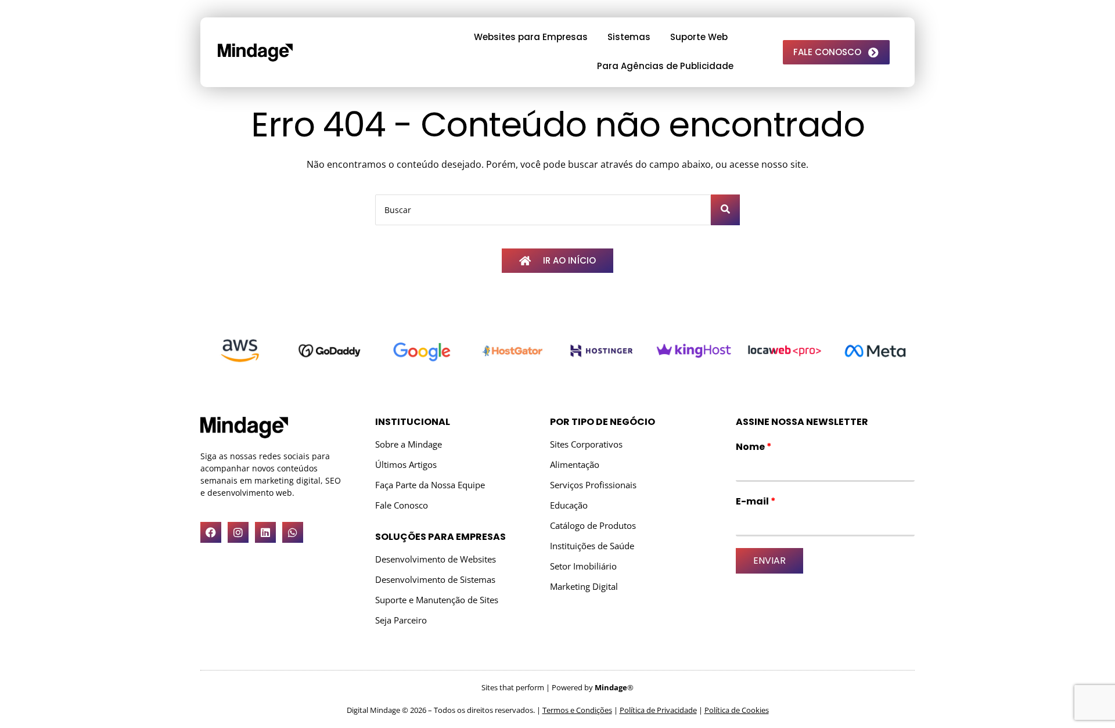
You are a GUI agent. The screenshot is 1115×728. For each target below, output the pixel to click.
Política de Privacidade (658, 710)
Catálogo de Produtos (593, 525)
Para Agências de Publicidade (665, 66)
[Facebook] (210, 532)
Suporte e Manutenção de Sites (436, 600)
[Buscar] (725, 209)
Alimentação (574, 464)
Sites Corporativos (586, 444)
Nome (754, 446)
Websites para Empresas (531, 37)
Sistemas (628, 37)
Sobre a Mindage (408, 444)
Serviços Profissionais (593, 485)
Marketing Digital (584, 586)
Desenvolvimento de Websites (435, 559)
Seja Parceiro (401, 620)
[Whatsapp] (292, 532)
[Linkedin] (265, 532)
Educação (569, 505)
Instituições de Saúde (592, 546)
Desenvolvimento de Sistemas (435, 579)
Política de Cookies (736, 710)
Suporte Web (699, 37)
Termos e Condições (577, 710)
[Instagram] (238, 532)
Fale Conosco (401, 505)
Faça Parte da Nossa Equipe (430, 485)
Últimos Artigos (406, 464)
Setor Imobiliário (583, 566)
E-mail (756, 501)
